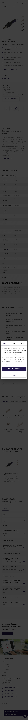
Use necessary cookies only (14, 374)
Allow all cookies (14, 369)
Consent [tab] (5, 343)
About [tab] (23, 343)
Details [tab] (14, 343)
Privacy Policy (5, 365)
